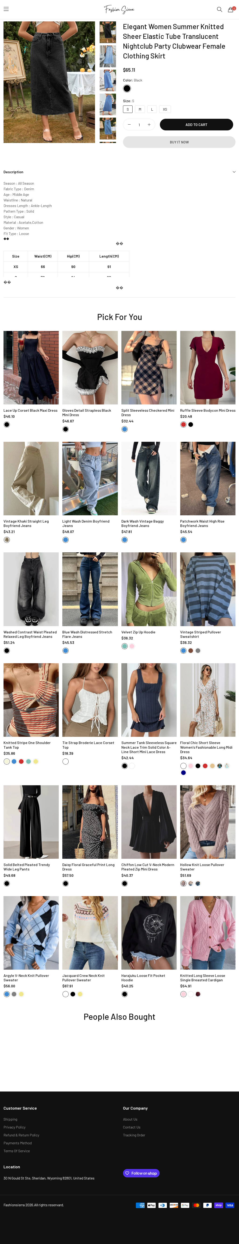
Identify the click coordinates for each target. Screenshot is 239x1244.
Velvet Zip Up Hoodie (138, 632)
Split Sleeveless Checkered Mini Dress (147, 412)
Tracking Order (134, 1135)
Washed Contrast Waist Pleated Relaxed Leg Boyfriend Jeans (30, 634)
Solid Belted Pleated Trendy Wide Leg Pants (27, 866)
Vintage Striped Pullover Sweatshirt (200, 634)
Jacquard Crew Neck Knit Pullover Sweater (83, 977)
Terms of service (17, 1151)
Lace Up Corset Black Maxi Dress (30, 410)
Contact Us (132, 1127)
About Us (130, 1119)
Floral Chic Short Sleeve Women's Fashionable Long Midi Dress (206, 747)
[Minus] (129, 124)
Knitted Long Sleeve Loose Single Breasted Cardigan (202, 977)
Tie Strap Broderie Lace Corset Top (88, 744)
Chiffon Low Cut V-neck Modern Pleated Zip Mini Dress (147, 866)
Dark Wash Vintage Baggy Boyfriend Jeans (142, 523)
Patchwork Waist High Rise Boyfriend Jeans (202, 523)
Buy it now (179, 142)
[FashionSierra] (119, 9)
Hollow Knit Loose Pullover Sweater (202, 866)
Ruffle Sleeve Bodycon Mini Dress (207, 410)
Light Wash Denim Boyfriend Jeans (85, 523)
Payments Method (18, 1143)
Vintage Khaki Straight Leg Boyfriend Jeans (26, 523)
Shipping (10, 1119)
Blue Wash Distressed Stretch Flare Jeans (87, 634)
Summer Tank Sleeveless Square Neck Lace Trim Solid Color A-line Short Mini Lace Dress (149, 747)
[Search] (219, 9)
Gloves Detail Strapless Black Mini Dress (86, 412)
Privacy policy (14, 1127)
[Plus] (149, 124)
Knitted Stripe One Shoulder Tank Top (27, 744)
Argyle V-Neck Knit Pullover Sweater (26, 977)
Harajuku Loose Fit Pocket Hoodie (143, 977)
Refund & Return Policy (21, 1135)
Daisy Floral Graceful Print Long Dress (88, 866)
